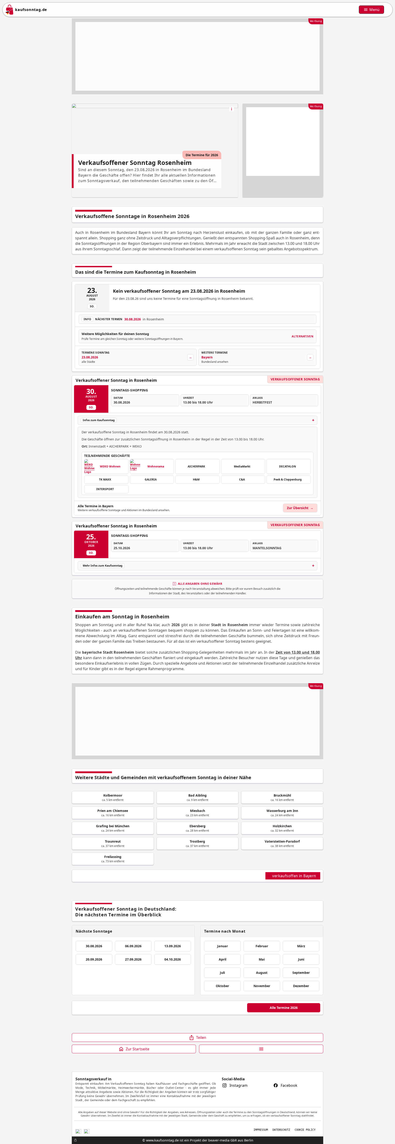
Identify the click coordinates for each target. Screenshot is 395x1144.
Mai (262, 959)
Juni (301, 959)
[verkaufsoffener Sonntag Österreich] (87, 1131)
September (301, 972)
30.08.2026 (94, 946)
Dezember (301, 986)
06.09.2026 (133, 946)
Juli (222, 972)
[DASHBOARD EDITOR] (73, 1140)
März (301, 946)
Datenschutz (281, 1129)
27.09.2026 (133, 959)
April (222, 959)
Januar (222, 946)
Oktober (222, 986)
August (261, 972)
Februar (262, 946)
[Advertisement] (197, 56)
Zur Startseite (137, 1048)
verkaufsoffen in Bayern (294, 875)
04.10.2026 (172, 959)
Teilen (201, 1037)
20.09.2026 (94, 959)
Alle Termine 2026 (284, 1007)
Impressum (261, 1129)
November (262, 986)
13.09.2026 (172, 946)
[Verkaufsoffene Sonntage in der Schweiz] (78, 1131)
